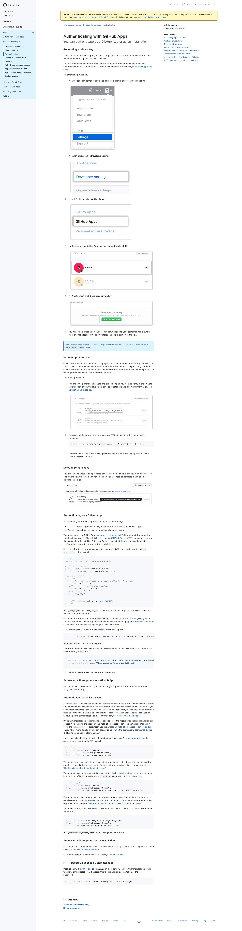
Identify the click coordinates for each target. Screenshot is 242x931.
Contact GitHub (157, 921)
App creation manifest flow (16, 69)
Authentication (11, 54)
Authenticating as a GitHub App (177, 47)
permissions (85, 869)
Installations (117, 854)
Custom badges (11, 76)
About (212, 921)
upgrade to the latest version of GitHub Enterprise (94, 17)
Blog (204, 921)
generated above (134, 738)
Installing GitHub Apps (128, 715)
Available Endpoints (91, 849)
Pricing (169, 921)
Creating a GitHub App (14, 47)
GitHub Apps (79, 689)
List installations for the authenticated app (84, 768)
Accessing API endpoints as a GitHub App (181, 50)
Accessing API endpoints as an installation (181, 57)
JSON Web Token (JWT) (120, 538)
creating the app (143, 621)
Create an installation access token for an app (130, 727)
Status (115, 921)
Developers (8, 15)
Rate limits (9, 61)
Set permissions (11, 50)
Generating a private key (174, 37)
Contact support (73, 908)
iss (135, 618)
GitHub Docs (14, 5)
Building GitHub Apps (92, 25)
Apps (78, 25)
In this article (169, 35)
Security (105, 921)
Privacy (94, 921)
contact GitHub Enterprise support (152, 17)
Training (195, 921)
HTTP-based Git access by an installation (181, 60)
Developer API (182, 921)
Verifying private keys (173, 41)
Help (124, 921)
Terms (84, 921)
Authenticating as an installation (177, 54)
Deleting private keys (173, 44)
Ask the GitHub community (77, 904)
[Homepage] (139, 921)
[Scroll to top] (236, 925)
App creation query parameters (18, 72)
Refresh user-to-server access (17, 65)
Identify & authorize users (15, 58)
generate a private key (106, 535)
